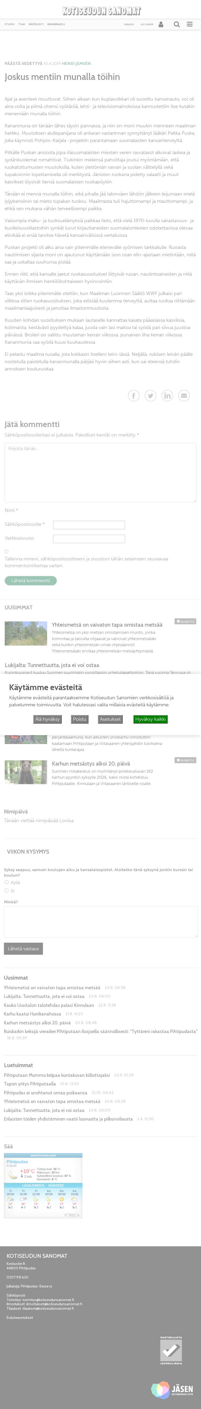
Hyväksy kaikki (150, 719)
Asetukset (110, 719)
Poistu (79, 719)
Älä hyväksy (47, 719)
